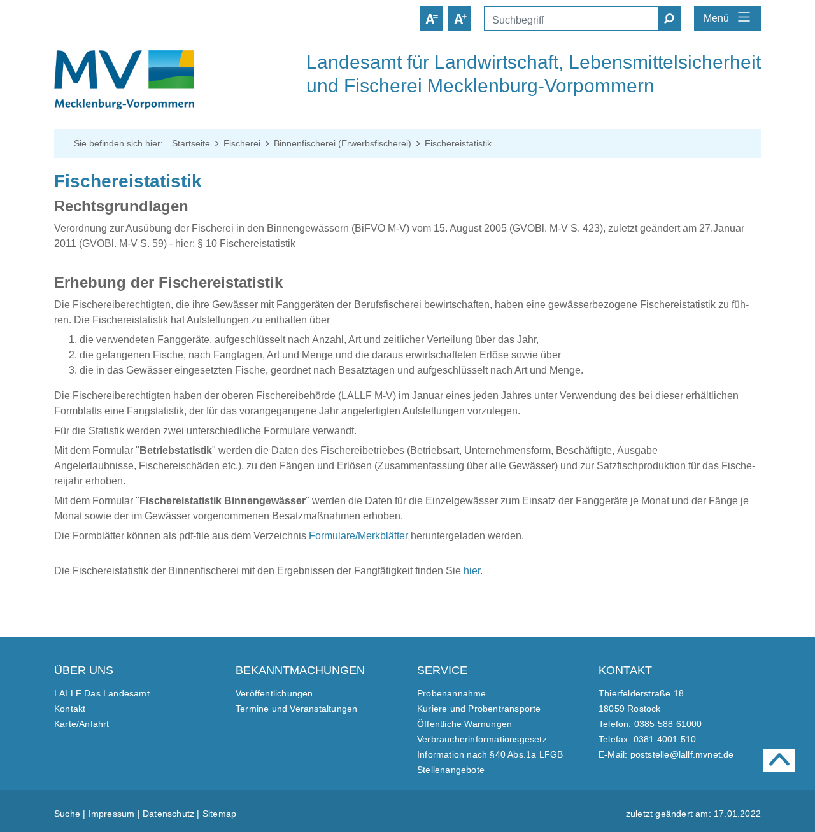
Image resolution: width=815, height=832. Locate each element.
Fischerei (241, 143)
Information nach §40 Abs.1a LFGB (490, 754)
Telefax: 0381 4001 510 (647, 739)
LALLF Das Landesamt (102, 693)
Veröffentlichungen (274, 693)
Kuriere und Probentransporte (479, 708)
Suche (67, 813)
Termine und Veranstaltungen (296, 708)
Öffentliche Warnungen (464, 724)
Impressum (112, 813)
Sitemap (219, 813)
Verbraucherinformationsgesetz (482, 739)
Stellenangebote (451, 770)
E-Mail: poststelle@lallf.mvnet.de (666, 754)
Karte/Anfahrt (82, 724)
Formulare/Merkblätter (358, 535)
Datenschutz (168, 813)
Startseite (191, 143)
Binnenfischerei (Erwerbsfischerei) (342, 143)
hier (472, 570)
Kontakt (69, 708)
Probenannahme (451, 693)
